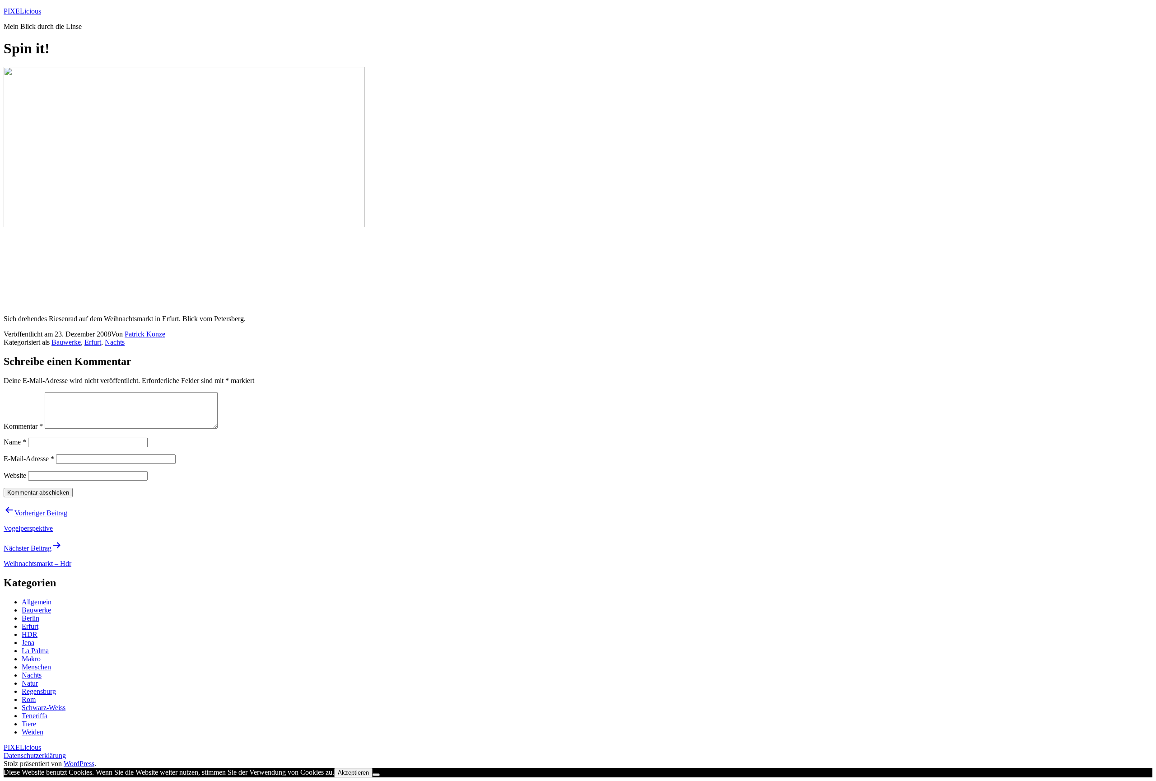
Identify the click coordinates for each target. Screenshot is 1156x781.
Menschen (36, 667)
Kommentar (23, 426)
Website (15, 475)
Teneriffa (34, 716)
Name (15, 442)
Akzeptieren (353, 772)
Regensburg (39, 691)
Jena (28, 642)
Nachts (115, 342)
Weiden (32, 732)
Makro (31, 659)
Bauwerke (66, 342)
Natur (30, 683)
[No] (376, 774)
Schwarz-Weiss (43, 707)
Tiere (29, 724)
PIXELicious (22, 11)
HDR (29, 634)
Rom (29, 699)
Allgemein (36, 602)
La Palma (35, 651)
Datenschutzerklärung (35, 755)
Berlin (30, 618)
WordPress (79, 763)
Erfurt (92, 342)
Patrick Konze (145, 334)
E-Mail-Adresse (29, 459)
